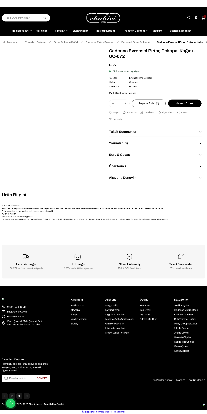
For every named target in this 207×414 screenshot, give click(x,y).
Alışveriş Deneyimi (123, 178)
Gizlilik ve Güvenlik (114, 323)
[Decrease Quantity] (111, 103)
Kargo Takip (111, 305)
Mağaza (75, 310)
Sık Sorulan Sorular (162, 380)
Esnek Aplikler (181, 351)
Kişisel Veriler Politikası (117, 332)
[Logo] (103, 18)
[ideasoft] (88, 411)
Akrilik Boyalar (181, 305)
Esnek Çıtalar (181, 346)
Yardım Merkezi (79, 319)
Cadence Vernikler (184, 314)
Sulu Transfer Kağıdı (184, 319)
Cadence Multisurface (186, 310)
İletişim (74, 314)
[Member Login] (196, 18)
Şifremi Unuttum (148, 319)
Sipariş (74, 323)
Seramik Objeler (182, 337)
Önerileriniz (117, 166)
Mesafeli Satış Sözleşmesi (119, 319)
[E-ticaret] (103, 412)
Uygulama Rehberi (115, 314)
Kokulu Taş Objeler (184, 341)
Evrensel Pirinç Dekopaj (140, 78)
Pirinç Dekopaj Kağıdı (185, 323)
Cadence (133, 82)
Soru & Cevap (119, 155)
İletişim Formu (112, 310)
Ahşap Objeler (181, 332)
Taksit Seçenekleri (123, 132)
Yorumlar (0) (118, 143)
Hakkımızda (77, 305)
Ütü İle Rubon (181, 328)
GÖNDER (42, 378)
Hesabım (145, 305)
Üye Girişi (145, 314)
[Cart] (203, 18)
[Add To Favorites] (114, 112)
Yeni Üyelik (145, 310)
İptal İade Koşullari (115, 328)
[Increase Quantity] (127, 103)
